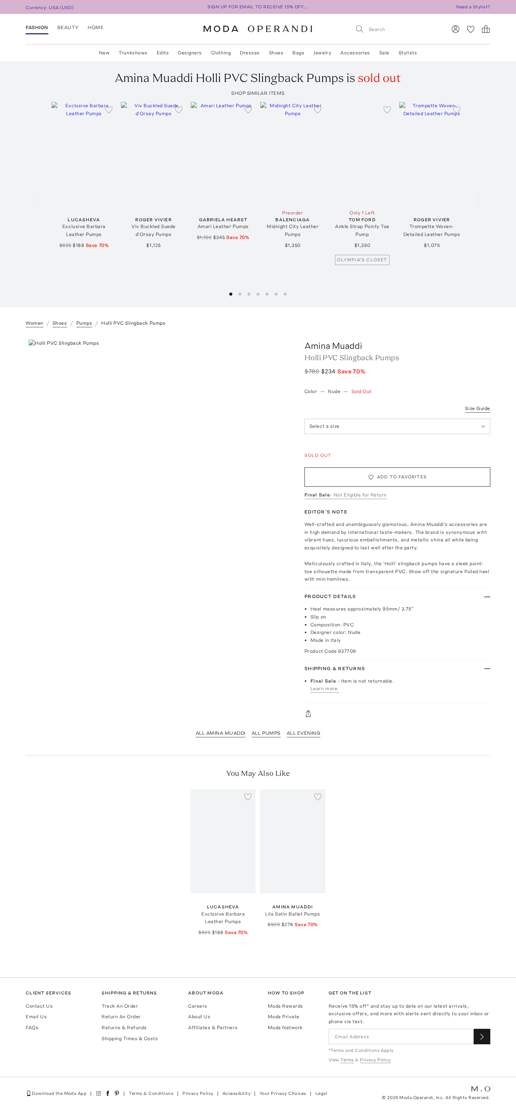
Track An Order (120, 1006)
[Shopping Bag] (485, 29)
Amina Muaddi (333, 345)
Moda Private (284, 1016)
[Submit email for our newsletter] (482, 1036)
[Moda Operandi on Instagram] (99, 1093)
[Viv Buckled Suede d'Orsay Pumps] (153, 154)
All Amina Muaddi (221, 733)
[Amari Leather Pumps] (223, 154)
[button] (230, 294)
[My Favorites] (470, 29)
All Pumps (266, 733)
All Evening (304, 733)
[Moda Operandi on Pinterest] (117, 1093)
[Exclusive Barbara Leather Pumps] (83, 154)
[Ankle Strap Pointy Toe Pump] (362, 154)
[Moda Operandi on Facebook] (108, 1093)
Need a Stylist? (473, 6)
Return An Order (121, 1016)
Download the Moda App (59, 1093)
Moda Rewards (285, 1006)
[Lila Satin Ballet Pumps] (292, 841)
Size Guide (477, 408)
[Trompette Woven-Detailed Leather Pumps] (431, 154)
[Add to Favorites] (108, 109)
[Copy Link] (397, 713)
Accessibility (236, 1093)
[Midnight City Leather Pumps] (292, 154)
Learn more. (325, 688)
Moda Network (285, 1027)
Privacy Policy (197, 1093)
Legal (321, 1093)
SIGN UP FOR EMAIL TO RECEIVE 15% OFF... (258, 6)
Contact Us (39, 1006)
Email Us (36, 1016)
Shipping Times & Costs (130, 1038)
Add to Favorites (402, 476)
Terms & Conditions (151, 1093)
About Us (199, 1016)
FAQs (32, 1027)
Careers (197, 1006)
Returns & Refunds (124, 1027)
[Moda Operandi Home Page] (258, 29)
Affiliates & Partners (213, 1027)
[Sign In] (455, 29)
